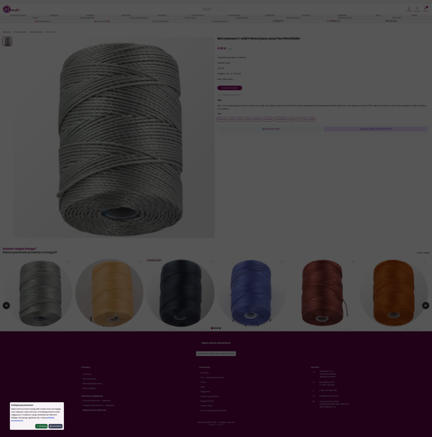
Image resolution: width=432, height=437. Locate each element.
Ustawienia (57, 426)
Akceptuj (43, 426)
